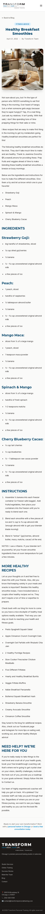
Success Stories (7, 871)
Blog (3, 878)
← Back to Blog (8, 18)
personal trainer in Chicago (19, 826)
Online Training (7, 868)
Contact (4, 881)
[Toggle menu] (41, 5)
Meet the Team (7, 875)
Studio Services (7, 864)
